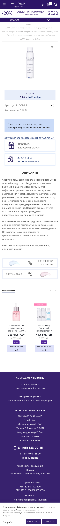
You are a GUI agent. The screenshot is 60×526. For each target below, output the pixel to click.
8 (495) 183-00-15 (30, 448)
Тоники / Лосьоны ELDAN (30, 428)
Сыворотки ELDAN (30, 440)
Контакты (30, 495)
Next (55, 290)
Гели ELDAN (30, 419)
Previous (50, 290)
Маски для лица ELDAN (30, 424)
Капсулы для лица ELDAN (30, 432)
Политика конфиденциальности (30, 499)
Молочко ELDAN (30, 436)
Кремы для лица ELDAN (30, 415)
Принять (49, 521)
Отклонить (33, 521)
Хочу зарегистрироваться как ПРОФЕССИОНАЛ (29, 137)
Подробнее (9, 522)
